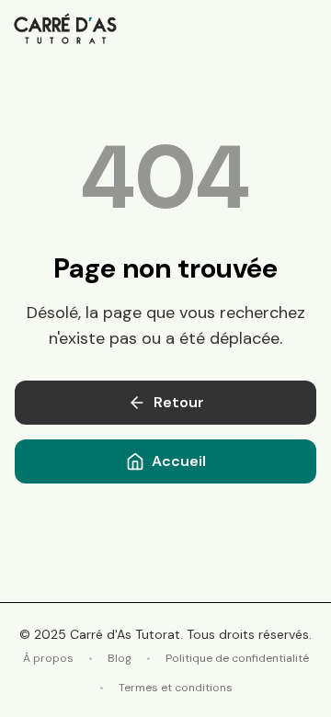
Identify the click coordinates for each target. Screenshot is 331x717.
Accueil (179, 461)
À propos (48, 658)
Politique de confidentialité (237, 658)
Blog (119, 658)
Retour (179, 402)
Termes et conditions (176, 687)
